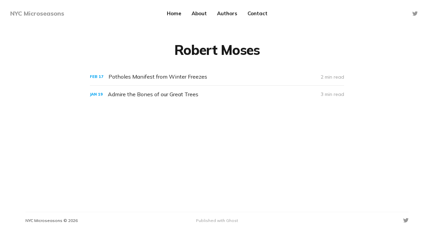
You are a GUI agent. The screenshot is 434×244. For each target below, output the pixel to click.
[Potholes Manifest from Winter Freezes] (217, 76)
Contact (258, 13)
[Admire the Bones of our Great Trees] (217, 94)
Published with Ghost (217, 220)
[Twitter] (415, 13)
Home (174, 13)
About (199, 13)
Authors (227, 13)
